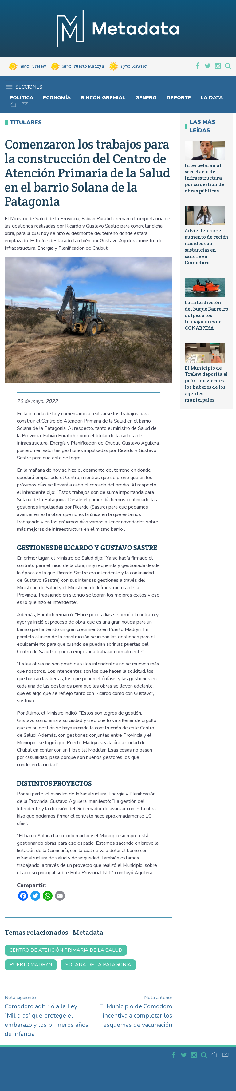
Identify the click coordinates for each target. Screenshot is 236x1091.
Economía (57, 97)
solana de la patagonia (98, 964)
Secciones (28, 87)
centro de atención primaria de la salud (66, 950)
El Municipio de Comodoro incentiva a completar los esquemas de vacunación (135, 1011)
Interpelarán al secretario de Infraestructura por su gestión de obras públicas (204, 178)
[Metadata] (118, 28)
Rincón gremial (103, 97)
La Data (212, 97)
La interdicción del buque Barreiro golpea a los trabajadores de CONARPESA (206, 315)
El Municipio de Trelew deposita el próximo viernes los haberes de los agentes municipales (206, 384)
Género (146, 97)
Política (21, 97)
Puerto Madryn (31, 964)
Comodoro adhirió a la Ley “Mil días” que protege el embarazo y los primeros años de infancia (46, 1016)
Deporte (179, 97)
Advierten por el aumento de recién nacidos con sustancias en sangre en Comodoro (206, 246)
